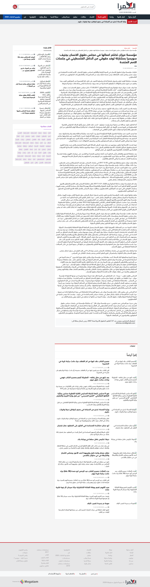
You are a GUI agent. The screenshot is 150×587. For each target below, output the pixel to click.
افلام (47, 555)
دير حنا (131, 561)
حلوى (33, 136)
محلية (44, 133)
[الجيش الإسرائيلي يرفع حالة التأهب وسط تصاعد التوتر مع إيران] (44, 57)
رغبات (24, 153)
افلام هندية (45, 563)
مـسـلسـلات (66, 558)
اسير (49, 136)
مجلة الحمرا (54, 17)
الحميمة (48, 156)
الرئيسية (135, 48)
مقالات (83, 17)
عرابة (110, 550)
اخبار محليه (26, 133)
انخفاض (28, 139)
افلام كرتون (45, 557)
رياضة (112, 17)
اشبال (49, 149)
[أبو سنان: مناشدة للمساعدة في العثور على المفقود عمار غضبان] (124, 427)
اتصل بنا (82, 573)
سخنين (44, 149)
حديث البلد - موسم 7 (21, 558)
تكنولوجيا (33, 17)
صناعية (19, 146)
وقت (49, 153)
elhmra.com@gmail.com (125, 323)
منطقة (25, 146)
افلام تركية (45, 560)
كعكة (18, 136)
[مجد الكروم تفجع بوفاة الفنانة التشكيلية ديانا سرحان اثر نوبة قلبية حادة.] (124, 490)
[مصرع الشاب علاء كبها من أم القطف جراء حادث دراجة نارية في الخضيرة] (124, 364)
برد (45, 143)
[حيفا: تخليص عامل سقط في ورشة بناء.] (124, 441)
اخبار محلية (127, 48)
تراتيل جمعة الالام (22, 561)
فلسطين (44, 136)
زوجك (19, 153)
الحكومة (42, 146)
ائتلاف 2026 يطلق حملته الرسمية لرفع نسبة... (27, 96)
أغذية (40, 153)
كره (39, 149)
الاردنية (36, 146)
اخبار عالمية (121, 17)
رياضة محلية (108, 558)
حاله (39, 139)
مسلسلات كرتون (64, 561)
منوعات (25, 553)
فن (25, 17)
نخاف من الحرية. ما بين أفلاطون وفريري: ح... (28, 69)
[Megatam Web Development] (25, 581)
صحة (31, 149)
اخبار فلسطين (40, 159)
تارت (22, 136)
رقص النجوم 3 (23, 555)
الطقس (34, 139)
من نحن (93, 573)
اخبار (49, 133)
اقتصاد (91, 17)
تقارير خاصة (102, 17)
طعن (36, 162)
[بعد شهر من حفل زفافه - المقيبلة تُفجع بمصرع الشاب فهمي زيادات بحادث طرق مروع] (124, 380)
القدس (20, 133)
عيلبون (131, 558)
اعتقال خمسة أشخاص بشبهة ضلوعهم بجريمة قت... (26, 112)
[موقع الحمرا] (127, 6)
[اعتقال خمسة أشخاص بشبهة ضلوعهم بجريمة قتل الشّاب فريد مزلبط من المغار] (44, 112)
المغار (131, 555)
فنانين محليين (44, 566)
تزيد (36, 153)
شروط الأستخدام (54, 573)
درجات (22, 139)
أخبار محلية (132, 17)
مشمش (28, 136)
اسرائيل (31, 146)
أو (32, 153)
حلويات (38, 136)
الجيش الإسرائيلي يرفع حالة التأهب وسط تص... (26, 58)
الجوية (43, 139)
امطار (49, 143)
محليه (40, 133)
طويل (44, 153)
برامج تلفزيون (23, 550)
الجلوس (26, 149)
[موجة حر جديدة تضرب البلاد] (126, 504)
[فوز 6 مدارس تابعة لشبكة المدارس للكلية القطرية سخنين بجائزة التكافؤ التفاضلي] (124, 397)
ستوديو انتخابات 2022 (12, 17)
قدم (35, 149)
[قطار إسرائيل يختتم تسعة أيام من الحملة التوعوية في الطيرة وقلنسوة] (44, 84)
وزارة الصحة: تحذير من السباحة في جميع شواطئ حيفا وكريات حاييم (102, 21)
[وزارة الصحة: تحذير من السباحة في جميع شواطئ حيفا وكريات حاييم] (124, 411)
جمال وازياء (43, 17)
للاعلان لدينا (70, 573)
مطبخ (75, 17)
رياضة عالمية (108, 561)
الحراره (17, 139)
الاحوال (49, 139)
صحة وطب (66, 17)
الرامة (131, 553)
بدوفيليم (48, 146)
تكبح (29, 153)
